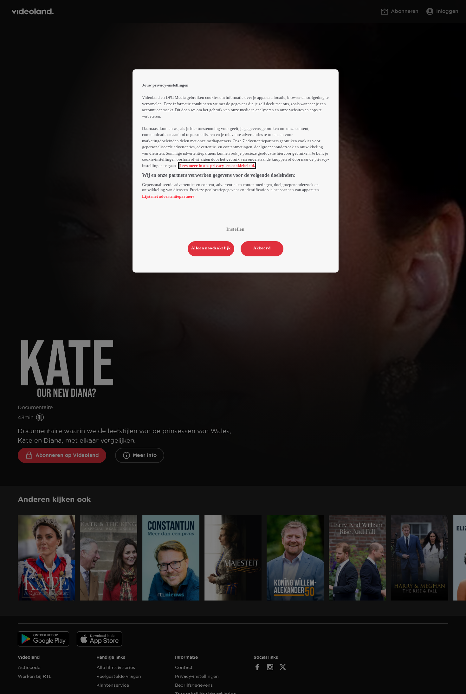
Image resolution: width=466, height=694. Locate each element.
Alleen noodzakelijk (210, 248)
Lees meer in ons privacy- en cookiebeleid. (217, 165)
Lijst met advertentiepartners (168, 196)
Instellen (235, 229)
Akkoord (262, 248)
